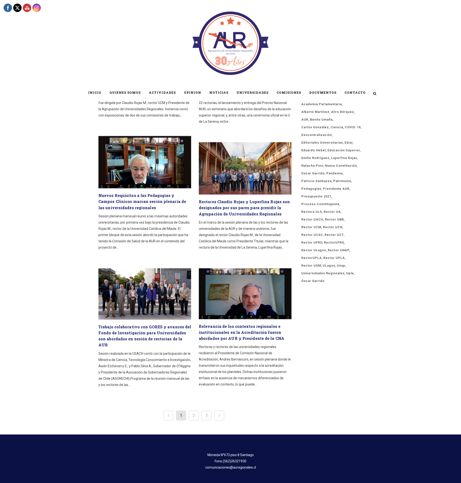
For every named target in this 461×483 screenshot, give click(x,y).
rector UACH (312, 219)
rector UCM (311, 227)
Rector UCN (332, 227)
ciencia (337, 127)
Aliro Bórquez (342, 112)
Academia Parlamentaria (321, 104)
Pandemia (334, 173)
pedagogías (311, 188)
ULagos (329, 265)
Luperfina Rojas (344, 158)
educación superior (344, 150)
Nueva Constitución (341, 165)
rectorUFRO (334, 242)
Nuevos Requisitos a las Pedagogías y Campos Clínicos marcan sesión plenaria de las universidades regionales (142, 201)
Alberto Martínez (315, 112)
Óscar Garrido (313, 281)
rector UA (332, 212)
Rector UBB (334, 219)
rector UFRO (311, 242)
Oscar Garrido (313, 173)
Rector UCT (334, 235)
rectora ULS (311, 212)
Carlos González (315, 127)
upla (350, 273)
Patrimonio (342, 181)
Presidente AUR (336, 188)
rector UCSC (312, 235)
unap (341, 265)
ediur (349, 142)
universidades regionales (323, 273)
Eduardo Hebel (313, 150)
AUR (304, 119)
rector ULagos (313, 250)
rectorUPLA (311, 258)
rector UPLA (334, 258)
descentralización (316, 135)
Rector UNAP (338, 250)
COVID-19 (353, 127)
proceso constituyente (320, 204)
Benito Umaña (321, 119)
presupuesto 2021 (316, 196)
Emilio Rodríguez (315, 158)
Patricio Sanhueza (316, 181)
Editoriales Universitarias (322, 142)
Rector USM (311, 265)
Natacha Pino (312, 165)
